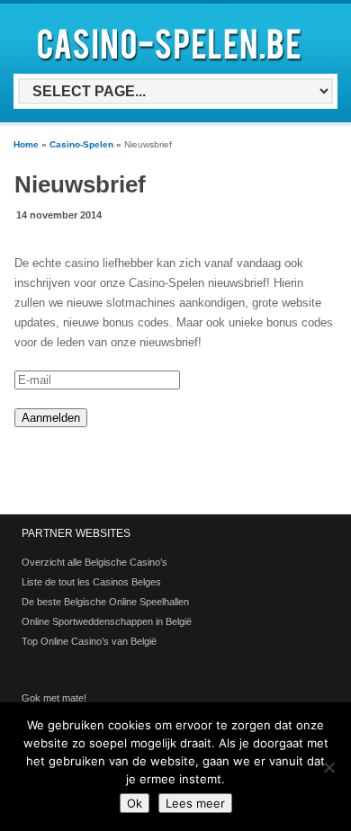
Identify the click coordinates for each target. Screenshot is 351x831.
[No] (329, 767)
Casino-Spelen (81, 144)
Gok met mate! (54, 697)
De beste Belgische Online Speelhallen (105, 601)
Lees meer (195, 803)
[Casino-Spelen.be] (172, 64)
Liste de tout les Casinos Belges (91, 581)
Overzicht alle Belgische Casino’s (94, 562)
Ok (134, 803)
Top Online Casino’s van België (89, 641)
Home (26, 144)
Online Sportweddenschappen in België (107, 621)
